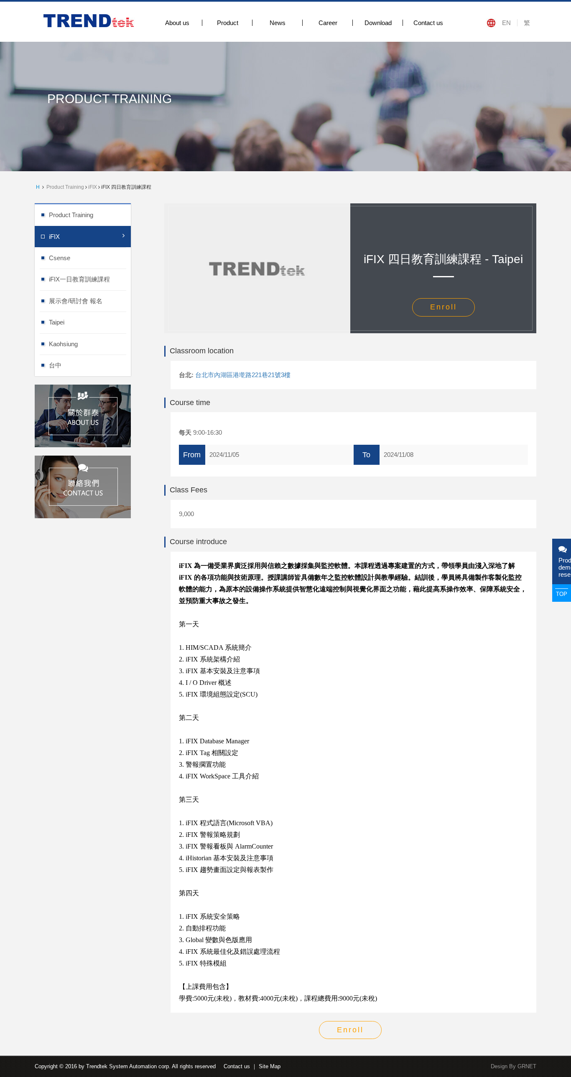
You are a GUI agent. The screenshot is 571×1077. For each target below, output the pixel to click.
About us (177, 22)
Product (227, 22)
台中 (55, 365)
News (278, 22)
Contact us (428, 22)
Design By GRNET (513, 1066)
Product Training (65, 187)
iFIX (92, 187)
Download (378, 22)
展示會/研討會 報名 (75, 300)
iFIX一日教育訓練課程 (79, 279)
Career (328, 22)
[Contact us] (83, 485)
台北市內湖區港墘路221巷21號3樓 (243, 374)
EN (506, 22)
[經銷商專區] (83, 414)
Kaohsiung (63, 343)
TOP (561, 594)
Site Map (269, 1066)
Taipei (56, 322)
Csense (59, 257)
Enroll (443, 307)
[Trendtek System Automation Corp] (90, 20)
